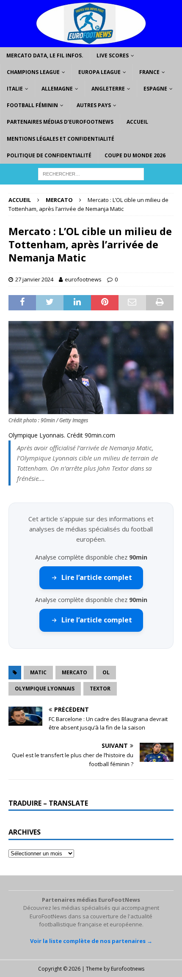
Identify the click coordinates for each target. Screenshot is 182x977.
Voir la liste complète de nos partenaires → (91, 941)
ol (106, 672)
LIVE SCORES (113, 55)
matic (38, 672)
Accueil (137, 121)
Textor (100, 688)
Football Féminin (32, 105)
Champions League (33, 72)
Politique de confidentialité (49, 155)
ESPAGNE (155, 88)
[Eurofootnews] (91, 42)
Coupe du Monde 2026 (135, 155)
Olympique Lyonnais (44, 688)
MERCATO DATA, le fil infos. (44, 55)
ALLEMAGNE (57, 88)
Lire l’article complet (96, 577)
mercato (74, 672)
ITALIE (15, 88)
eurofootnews (83, 279)
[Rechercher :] (91, 173)
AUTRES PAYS (94, 105)
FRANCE (149, 72)
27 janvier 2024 (34, 279)
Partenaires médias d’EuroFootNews (60, 121)
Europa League (99, 72)
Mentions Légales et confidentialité (60, 138)
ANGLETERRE (108, 88)
